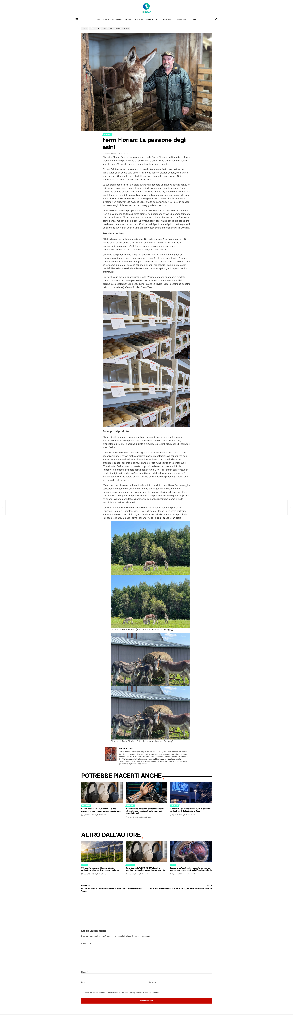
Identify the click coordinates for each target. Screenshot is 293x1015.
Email (84, 982)
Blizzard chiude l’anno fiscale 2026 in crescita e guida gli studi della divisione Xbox (190, 810)
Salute (173, 865)
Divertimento (168, 19)
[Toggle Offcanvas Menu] (77, 19)
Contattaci (193, 19)
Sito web (152, 982)
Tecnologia (138, 19)
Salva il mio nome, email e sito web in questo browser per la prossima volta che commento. (122, 992)
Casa (98, 19)
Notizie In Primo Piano (112, 19)
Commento (86, 943)
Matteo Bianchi (123, 154)
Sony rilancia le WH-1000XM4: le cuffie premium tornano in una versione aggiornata (101, 810)
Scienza (149, 19)
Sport (158, 19)
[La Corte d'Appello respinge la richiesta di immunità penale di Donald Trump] (2, 507)
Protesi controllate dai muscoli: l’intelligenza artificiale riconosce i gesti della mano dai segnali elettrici (145, 811)
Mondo (128, 19)
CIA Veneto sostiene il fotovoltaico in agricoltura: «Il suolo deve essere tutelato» (100, 869)
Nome (84, 972)
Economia (181, 19)
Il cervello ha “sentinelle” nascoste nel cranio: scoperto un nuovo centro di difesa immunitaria (191, 869)
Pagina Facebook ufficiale (167, 518)
